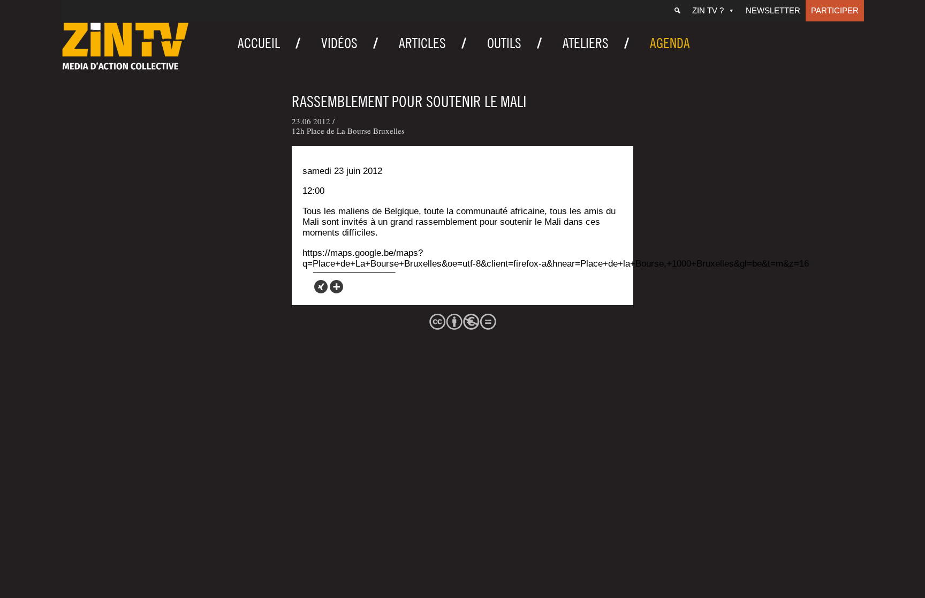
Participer (835, 10)
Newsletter (773, 10)
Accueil (259, 43)
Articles (422, 43)
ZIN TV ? (708, 10)
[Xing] (321, 286)
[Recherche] (677, 10)
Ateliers (586, 43)
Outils (504, 43)
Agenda (670, 43)
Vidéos (339, 43)
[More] (336, 286)
